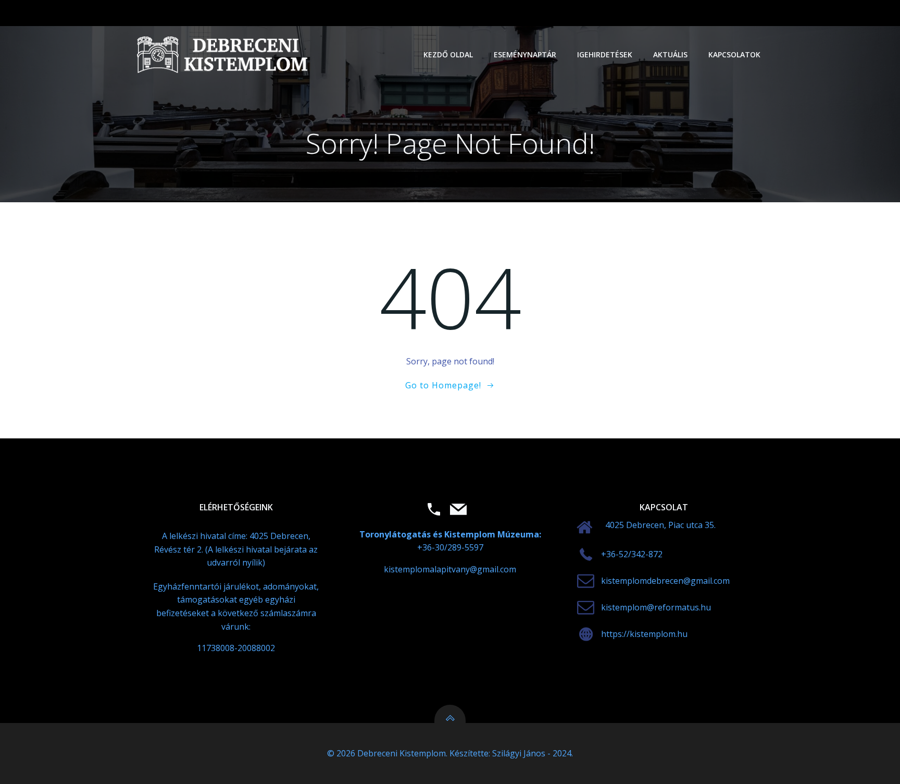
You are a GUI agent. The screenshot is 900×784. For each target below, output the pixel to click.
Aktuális (670, 54)
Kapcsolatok (734, 54)
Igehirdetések (604, 54)
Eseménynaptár (525, 54)
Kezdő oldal (448, 54)
